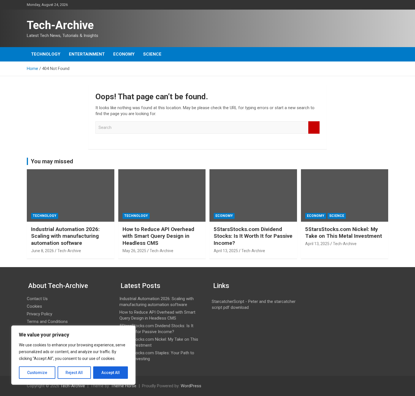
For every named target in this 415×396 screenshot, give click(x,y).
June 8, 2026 (42, 250)
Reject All (74, 372)
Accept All (110, 372)
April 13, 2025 (226, 250)
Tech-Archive (60, 25)
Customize (37, 372)
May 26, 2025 (134, 250)
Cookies (34, 306)
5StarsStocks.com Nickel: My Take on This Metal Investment (343, 232)
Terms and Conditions (47, 321)
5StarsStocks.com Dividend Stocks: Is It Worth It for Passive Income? (253, 236)
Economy (124, 54)
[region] (73, 355)
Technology (45, 54)
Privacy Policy (39, 313)
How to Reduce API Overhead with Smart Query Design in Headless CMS (158, 236)
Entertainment (87, 54)
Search (314, 127)
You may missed (52, 161)
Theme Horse (123, 385)
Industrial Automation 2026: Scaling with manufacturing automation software (65, 236)
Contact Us (37, 298)
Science (152, 54)
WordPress (191, 385)
